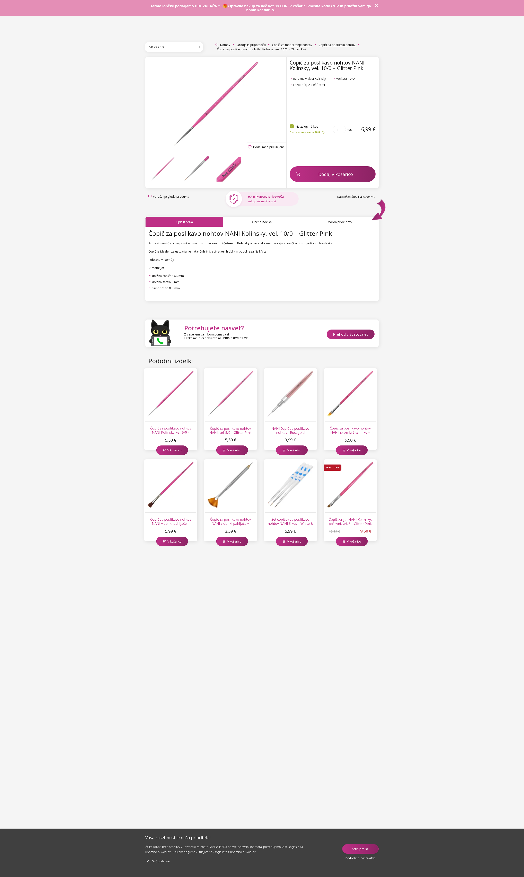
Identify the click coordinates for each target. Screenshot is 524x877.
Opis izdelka (184, 222)
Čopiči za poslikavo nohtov (337, 45)
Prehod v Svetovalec (350, 334)
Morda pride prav (340, 222)
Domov (225, 45)
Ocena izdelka (262, 222)
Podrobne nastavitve (360, 858)
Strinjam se (360, 849)
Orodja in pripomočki (251, 45)
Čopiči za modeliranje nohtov (292, 45)
